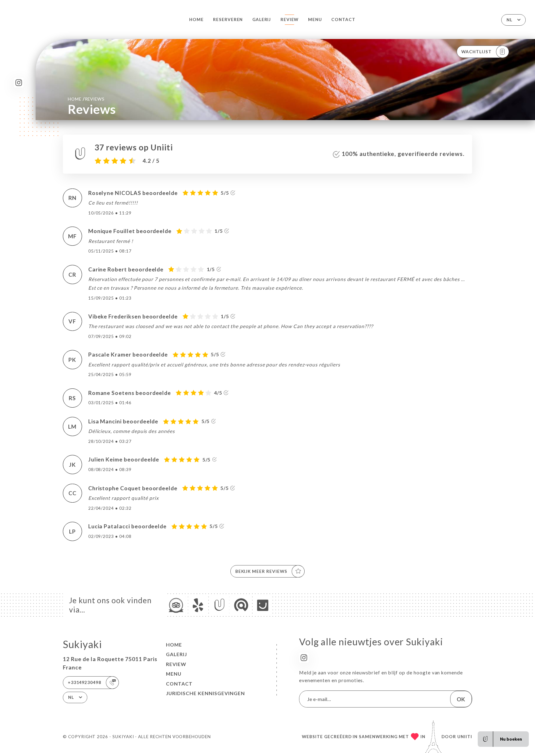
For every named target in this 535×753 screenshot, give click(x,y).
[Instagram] (19, 82)
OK (461, 699)
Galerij (261, 19)
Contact (343, 19)
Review (290, 19)
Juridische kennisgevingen (205, 693)
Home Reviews (86, 99)
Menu (315, 19)
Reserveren (228, 19)
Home (196, 19)
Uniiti (464, 736)
